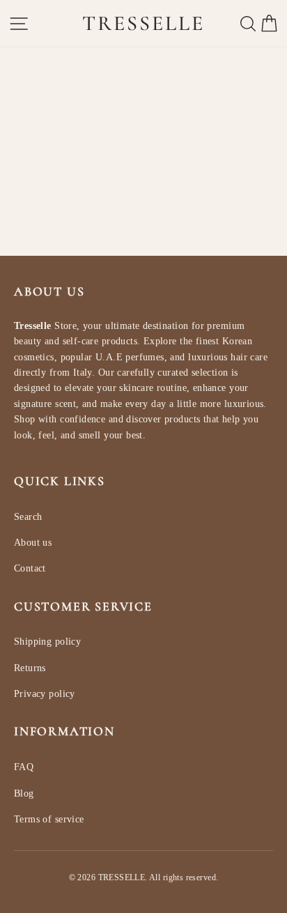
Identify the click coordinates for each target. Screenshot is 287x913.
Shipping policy (47, 641)
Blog (24, 793)
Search (28, 517)
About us (33, 542)
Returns (30, 668)
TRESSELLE (143, 23)
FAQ (23, 767)
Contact (30, 568)
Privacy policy (44, 694)
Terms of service (49, 819)
